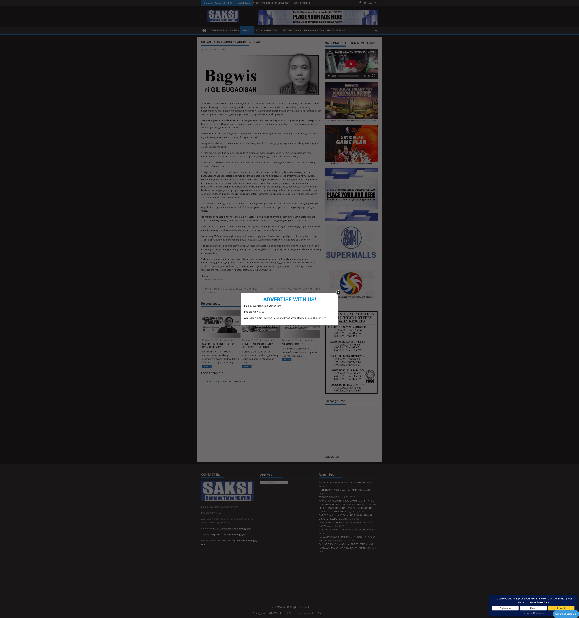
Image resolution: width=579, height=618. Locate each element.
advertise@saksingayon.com (266, 305)
